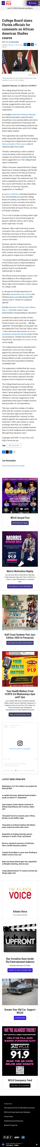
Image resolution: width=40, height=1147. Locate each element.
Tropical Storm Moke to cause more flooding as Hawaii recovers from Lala (19, 853)
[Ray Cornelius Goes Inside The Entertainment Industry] (20, 938)
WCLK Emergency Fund (20, 1080)
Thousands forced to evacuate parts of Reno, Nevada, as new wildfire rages (18, 817)
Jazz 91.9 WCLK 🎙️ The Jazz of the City (17, 770)
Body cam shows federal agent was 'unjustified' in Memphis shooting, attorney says (19, 863)
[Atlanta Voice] (20, 893)
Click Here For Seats (20, 523)
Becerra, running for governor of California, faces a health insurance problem (18, 844)
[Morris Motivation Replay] (20, 549)
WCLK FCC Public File (10, 1125)
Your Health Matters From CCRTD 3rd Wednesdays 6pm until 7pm (20, 694)
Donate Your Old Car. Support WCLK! (20, 1011)
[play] (3, 1144)
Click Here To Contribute (20, 1085)
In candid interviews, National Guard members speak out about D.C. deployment (19, 796)
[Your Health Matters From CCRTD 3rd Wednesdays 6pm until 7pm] (20, 669)
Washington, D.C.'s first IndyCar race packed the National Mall (19, 787)
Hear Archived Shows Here (20, 714)
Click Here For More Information (20, 643)
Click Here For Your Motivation (20, 586)
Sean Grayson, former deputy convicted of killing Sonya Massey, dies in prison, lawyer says (18, 806)
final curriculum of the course (14, 144)
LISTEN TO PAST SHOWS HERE (20, 970)
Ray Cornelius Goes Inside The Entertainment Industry (20, 960)
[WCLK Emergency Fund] (20, 1051)
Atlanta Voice (20, 911)
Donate (33, 3)
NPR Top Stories (14, 445)
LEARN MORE (20, 1018)
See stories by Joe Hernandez (13, 466)
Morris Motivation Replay (20, 571)
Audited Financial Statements (13, 1121)
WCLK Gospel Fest (20, 517)
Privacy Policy (8, 1116)
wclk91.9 (35, 770)
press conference (12, 194)
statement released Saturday (23, 114)
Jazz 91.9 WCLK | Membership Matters (20, 8)
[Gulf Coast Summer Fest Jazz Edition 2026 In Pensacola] (20, 612)
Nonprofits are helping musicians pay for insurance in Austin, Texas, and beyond (17, 835)
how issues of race (29, 339)
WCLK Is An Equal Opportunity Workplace (17, 1112)
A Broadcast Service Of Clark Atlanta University (19, 1108)
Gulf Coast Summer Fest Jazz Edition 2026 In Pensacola (20, 636)
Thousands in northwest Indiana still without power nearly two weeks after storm (18, 826)
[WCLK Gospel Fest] (20, 495)
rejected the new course (21, 294)
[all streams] (37, 1144)
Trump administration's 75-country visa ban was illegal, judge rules (19, 872)
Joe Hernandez (14, 42)
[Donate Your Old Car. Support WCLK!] (20, 992)
